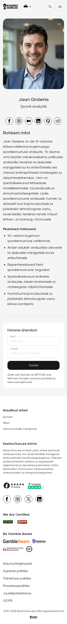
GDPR (7, 600)
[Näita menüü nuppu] (60, 7)
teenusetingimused (19, 382)
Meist (6, 422)
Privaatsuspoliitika (16, 586)
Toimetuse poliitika (17, 578)
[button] (27, 6)
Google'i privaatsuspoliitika (35, 378)
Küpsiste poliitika (15, 571)
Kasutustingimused (17, 563)
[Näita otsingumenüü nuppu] (50, 7)
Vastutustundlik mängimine (20, 428)
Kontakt (8, 416)
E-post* (14, 348)
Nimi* (13, 336)
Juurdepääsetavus (17, 593)
